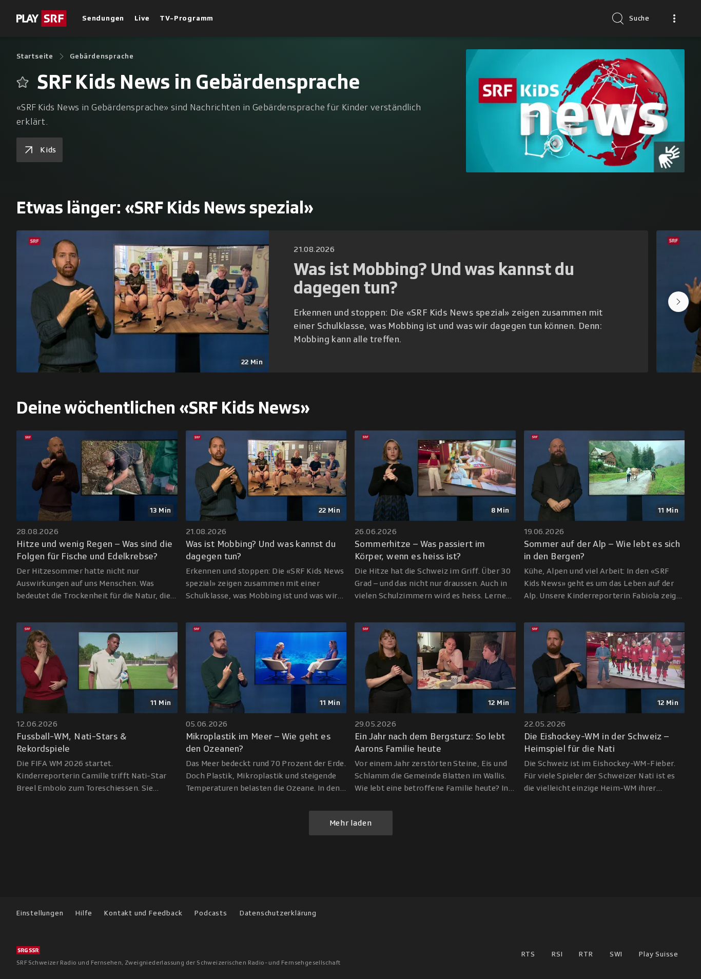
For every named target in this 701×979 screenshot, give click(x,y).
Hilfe (83, 913)
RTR (586, 954)
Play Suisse (658, 954)
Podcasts (210, 913)
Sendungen (103, 18)
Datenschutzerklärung (278, 913)
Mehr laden (350, 823)
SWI (616, 954)
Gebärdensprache (102, 56)
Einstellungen (39, 913)
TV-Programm (186, 18)
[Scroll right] (678, 301)
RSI (557, 954)
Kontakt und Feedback (143, 913)
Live (141, 18)
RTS (528, 954)
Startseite (34, 56)
